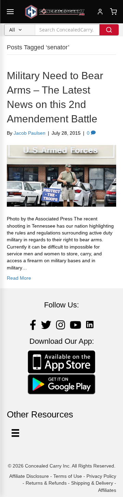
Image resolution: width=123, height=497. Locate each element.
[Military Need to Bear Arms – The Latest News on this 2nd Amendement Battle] (61, 175)
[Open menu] (10, 11)
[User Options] (15, 432)
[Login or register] (100, 11)
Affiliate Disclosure (29, 476)
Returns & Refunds (46, 483)
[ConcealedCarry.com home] (55, 12)
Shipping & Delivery (92, 483)
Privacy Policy (101, 476)
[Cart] (113, 11)
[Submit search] (109, 29)
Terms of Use (67, 476)
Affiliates (107, 490)
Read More (19, 278)
